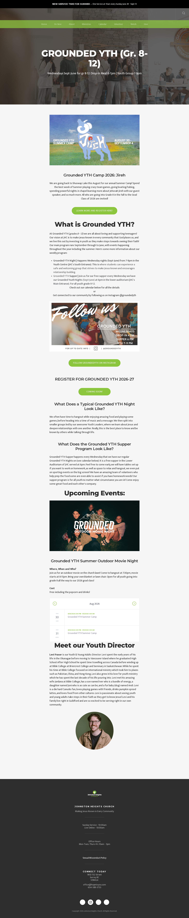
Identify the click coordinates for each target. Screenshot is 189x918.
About (71, 24)
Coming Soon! (94, 392)
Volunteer (118, 24)
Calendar (102, 24)
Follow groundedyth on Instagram (94, 363)
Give (146, 24)
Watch (133, 24)
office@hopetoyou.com (94, 885)
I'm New (57, 24)
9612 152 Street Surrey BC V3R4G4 (94, 877)
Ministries (86, 24)
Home (44, 24)
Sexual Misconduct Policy (94, 858)
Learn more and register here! (94, 211)
